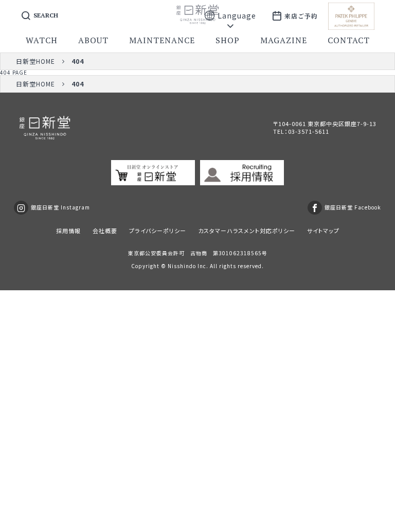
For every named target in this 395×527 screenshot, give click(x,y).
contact (349, 40)
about (93, 40)
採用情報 (68, 230)
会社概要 (105, 230)
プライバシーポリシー (157, 230)
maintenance (162, 40)
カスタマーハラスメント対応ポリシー (246, 230)
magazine (283, 40)
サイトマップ (323, 230)
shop (228, 40)
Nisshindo (182, 266)
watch (42, 40)
